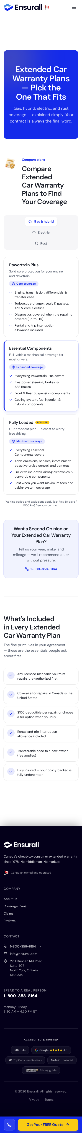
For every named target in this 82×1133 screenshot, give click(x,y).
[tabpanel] (41, 382)
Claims (8, 913)
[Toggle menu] (73, 7)
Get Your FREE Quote (45, 1124)
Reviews (9, 921)
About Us (10, 899)
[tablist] (41, 232)
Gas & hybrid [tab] (44, 221)
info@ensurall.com (23, 954)
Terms (49, 1100)
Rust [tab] (43, 243)
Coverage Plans (15, 906)
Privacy (33, 1100)
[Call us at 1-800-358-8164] (9, 1124)
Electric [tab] (44, 232)
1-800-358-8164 (44, 569)
